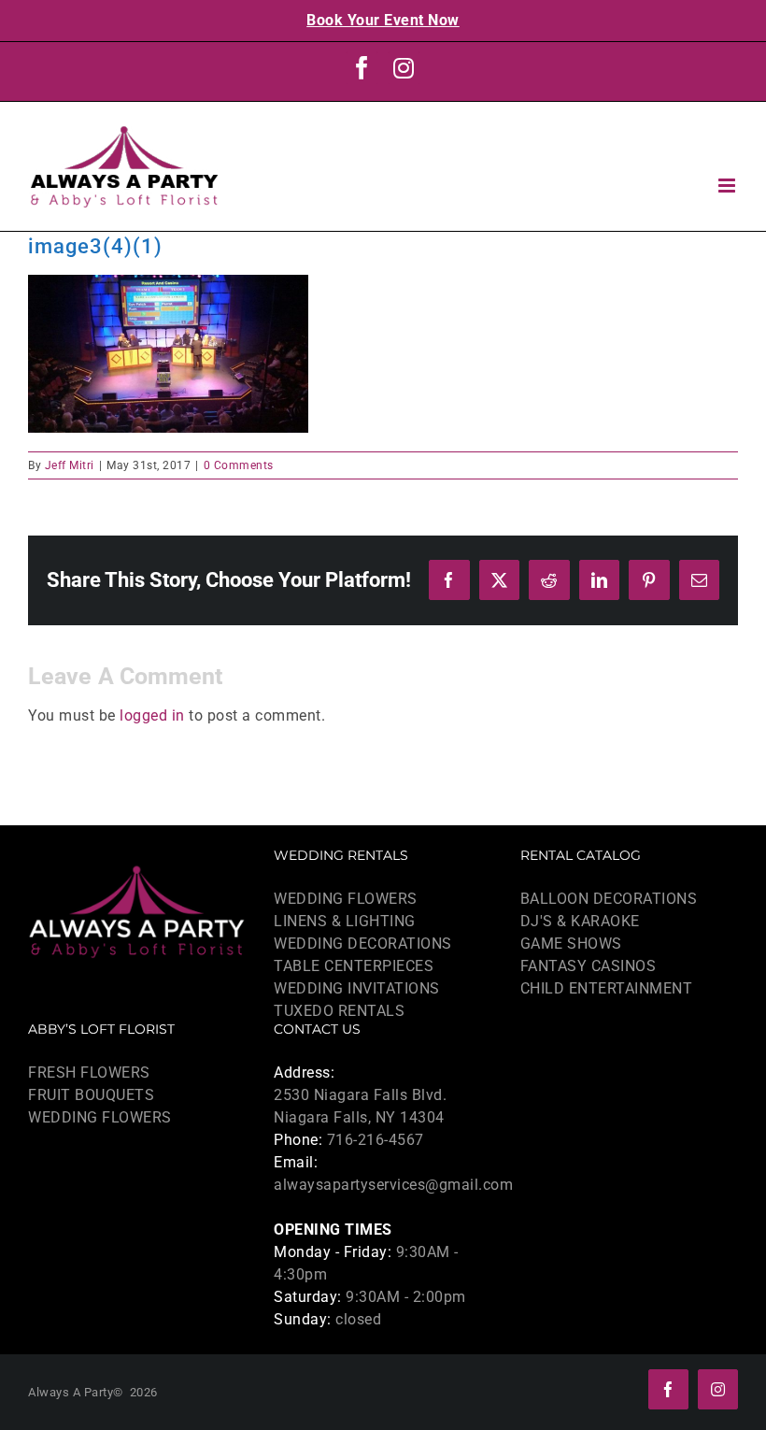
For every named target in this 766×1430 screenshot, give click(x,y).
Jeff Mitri (69, 465)
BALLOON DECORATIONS (609, 899)
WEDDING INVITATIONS (357, 988)
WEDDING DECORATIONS (363, 943)
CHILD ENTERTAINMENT (606, 988)
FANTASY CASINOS (588, 966)
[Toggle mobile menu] (728, 185)
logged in (152, 715)
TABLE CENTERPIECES (353, 966)
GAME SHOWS (571, 943)
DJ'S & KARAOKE (580, 921)
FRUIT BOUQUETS (91, 1095)
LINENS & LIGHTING (345, 921)
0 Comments (239, 465)
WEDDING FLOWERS (346, 899)
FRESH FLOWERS (89, 1072)
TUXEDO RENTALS (339, 1011)
